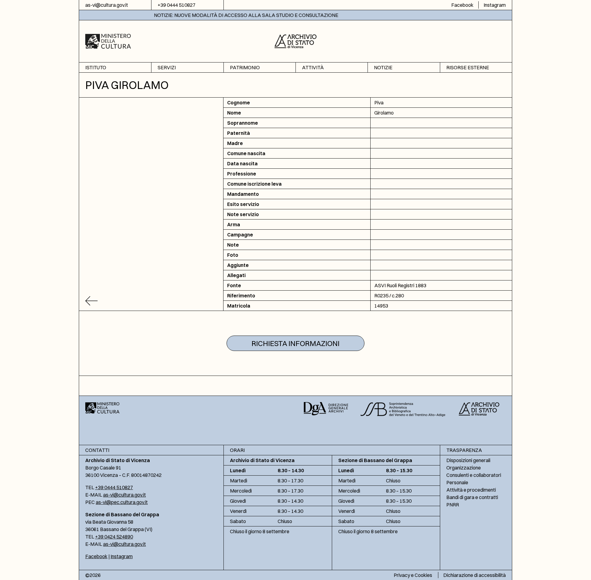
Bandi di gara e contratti (472, 497)
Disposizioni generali (468, 460)
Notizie (383, 67)
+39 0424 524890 (114, 537)
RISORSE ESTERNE (467, 67)
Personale (457, 482)
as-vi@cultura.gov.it (106, 5)
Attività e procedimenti (471, 490)
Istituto (95, 67)
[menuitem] (115, 67)
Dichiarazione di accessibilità (474, 575)
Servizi (167, 67)
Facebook (462, 5)
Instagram (495, 5)
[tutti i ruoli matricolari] (151, 301)
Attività (313, 67)
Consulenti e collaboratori (473, 475)
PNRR (452, 504)
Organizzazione (463, 468)
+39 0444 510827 (176, 5)
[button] (296, 40)
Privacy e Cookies (413, 575)
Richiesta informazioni (295, 343)
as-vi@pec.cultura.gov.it (122, 502)
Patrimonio (245, 67)
